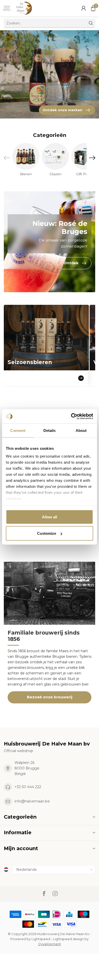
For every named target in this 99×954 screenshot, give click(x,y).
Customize (46, 533)
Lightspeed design (68, 939)
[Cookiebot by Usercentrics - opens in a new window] (71, 416)
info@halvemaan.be (32, 801)
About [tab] (81, 430)
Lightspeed (40, 939)
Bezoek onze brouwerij (49, 697)
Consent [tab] (17, 430)
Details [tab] (49, 430)
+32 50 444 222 (27, 787)
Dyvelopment (49, 944)
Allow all (49, 517)
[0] (93, 8)
